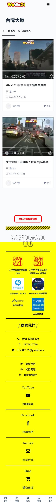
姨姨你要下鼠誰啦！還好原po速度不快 (30, 162)
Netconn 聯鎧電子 (38, 293)
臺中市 (12, 91)
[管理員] (46, 79)
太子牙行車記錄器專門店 (18, 272)
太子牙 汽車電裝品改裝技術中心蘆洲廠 (38, 272)
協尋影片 (26, 30)
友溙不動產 (18, 305)
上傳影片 (10, 30)
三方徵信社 (38, 313)
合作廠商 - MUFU (18, 293)
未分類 (16, 105)
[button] (48, 4)
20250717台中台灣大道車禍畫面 (26, 85)
